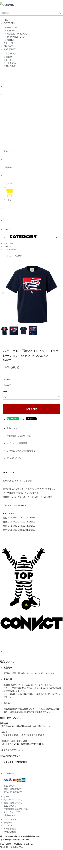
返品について (13, 428)
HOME (7, 20)
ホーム (9, 256)
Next (59, 293)
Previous (3, 293)
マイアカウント (11, 53)
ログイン (8, 60)
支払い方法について (13, 792)
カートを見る (10, 63)
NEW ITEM (12, 27)
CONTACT (8, 46)
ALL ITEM (8, 43)
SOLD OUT (31, 409)
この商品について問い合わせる (21, 450)
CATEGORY (23, 236)
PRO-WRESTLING (16, 37)
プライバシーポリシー (14, 812)
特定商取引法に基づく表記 (19, 436)
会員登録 (8, 57)
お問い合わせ (10, 66)
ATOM (12, 815)
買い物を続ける (14, 458)
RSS (6, 815)
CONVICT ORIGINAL (17, 34)
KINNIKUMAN (13, 31)
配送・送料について (13, 789)
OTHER (11, 40)
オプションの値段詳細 (17, 443)
